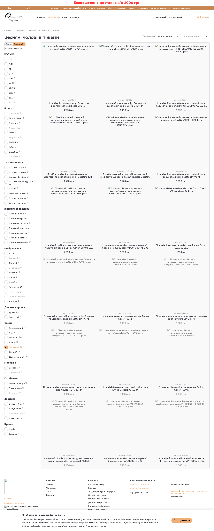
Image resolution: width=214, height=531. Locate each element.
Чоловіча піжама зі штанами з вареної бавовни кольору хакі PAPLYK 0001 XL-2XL (125, 246)
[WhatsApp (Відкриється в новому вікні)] (208, 8)
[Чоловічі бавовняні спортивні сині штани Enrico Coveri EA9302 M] (125, 355)
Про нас (54, 8)
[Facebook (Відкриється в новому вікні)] (198, 8)
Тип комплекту (13, 162)
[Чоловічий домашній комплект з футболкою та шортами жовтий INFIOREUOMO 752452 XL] (181, 70)
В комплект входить (16, 208)
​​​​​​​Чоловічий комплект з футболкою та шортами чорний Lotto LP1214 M (125, 104)
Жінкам (40, 17)
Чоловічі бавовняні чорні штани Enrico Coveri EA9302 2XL (181, 246)
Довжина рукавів (14, 307)
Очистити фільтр (13, 48)
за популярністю (166, 36)
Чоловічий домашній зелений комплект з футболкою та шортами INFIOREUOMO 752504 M (181, 461)
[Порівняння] (15, 8)
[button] (212, 3)
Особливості (12, 378)
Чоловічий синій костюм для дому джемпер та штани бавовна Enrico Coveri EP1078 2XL (69, 246)
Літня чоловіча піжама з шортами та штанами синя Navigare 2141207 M (181, 317)
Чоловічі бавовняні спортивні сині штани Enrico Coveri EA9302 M (125, 388)
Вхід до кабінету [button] (96, 484)
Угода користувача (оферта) (73, 8)
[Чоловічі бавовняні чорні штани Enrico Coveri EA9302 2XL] (181, 213)
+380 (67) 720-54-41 (169, 17)
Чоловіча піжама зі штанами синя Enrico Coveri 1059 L (181, 388)
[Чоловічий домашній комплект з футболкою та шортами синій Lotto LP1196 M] (181, 142)
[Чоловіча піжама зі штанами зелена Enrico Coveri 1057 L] (125, 284)
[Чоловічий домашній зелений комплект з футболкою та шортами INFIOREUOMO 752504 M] (181, 426)
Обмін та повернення (117, 8)
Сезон (8, 323)
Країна (8, 424)
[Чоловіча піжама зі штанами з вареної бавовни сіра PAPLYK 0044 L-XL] (125, 426)
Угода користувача (95, 526)
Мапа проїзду (177, 496)
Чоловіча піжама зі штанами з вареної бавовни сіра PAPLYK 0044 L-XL (125, 459)
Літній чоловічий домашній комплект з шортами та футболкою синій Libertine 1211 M (69, 175)
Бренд (8, 108)
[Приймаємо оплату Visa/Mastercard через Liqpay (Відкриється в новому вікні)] (23, 508)
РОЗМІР (9, 54)
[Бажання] (21, 8)
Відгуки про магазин (181, 8)
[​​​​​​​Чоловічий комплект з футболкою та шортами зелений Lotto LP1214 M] (69, 70)
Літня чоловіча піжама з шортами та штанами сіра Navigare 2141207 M (69, 388)
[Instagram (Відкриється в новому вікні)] (194, 8)
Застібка (9, 399)
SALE (65, 17)
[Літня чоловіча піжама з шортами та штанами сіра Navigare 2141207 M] (69, 355)
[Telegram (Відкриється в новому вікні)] (201, 8)
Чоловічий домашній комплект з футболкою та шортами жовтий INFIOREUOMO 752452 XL (181, 104)
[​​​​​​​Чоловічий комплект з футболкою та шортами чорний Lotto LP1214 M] (125, 70)
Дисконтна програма (138, 8)
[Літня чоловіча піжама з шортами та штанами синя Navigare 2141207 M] (181, 284)
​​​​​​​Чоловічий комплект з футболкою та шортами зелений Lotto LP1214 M (69, 104)
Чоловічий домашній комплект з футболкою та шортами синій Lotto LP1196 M (181, 175)
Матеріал (10, 362)
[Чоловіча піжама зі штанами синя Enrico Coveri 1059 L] (181, 355)
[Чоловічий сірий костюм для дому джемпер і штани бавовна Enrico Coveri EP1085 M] (69, 426)
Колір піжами (12, 248)
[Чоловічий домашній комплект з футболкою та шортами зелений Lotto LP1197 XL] (69, 284)
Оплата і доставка (97, 8)
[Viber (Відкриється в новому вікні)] (205, 8)
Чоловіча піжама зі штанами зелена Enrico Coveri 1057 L (125, 317)
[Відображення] (204, 36)
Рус (30, 8)
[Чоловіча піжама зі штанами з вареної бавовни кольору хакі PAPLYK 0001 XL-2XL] (125, 213)
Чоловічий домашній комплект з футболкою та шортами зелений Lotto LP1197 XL (69, 317)
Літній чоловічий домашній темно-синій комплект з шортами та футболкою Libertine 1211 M (125, 177)
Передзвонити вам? (139, 493)
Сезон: (8, 44)
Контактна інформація (160, 8)
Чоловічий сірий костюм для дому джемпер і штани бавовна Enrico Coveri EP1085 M (69, 459)
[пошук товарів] (84, 17)
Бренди (74, 17)
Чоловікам (53, 17)
